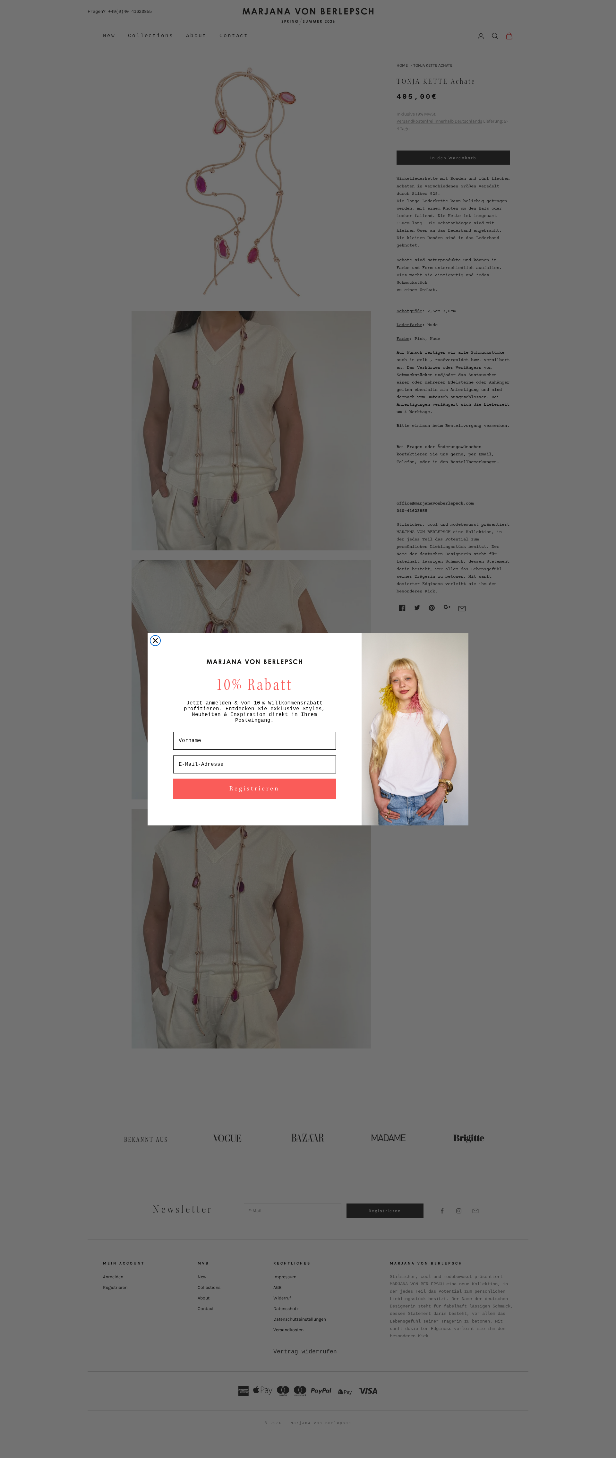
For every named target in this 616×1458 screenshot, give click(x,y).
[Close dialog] (155, 640)
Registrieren (254, 789)
